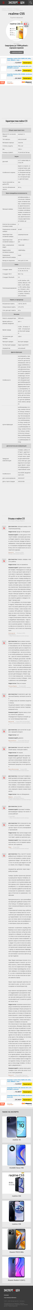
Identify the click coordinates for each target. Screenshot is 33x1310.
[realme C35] (16, 1211)
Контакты (22, 1301)
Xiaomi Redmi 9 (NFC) (16, 1280)
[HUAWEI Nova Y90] (16, 1155)
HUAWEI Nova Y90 (16, 1168)
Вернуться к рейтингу (17, 52)
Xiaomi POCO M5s (17, 1252)
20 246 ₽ (17, 78)
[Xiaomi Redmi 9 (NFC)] (16, 1267)
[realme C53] (16, 1183)
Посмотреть (27, 63)
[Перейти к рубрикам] (3, 3)
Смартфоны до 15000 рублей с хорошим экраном (16, 47)
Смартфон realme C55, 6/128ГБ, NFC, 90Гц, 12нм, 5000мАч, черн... (19, 59)
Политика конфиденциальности (14, 1304)
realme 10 (17, 1140)
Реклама (6, 1295)
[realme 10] (16, 1127)
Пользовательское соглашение (11, 1303)
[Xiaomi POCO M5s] (16, 1239)
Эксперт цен (16, 2)
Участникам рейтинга (10, 1297)
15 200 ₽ (17, 70)
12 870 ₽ (17, 63)
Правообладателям (12, 1306)
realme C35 (16, 1224)
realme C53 (16, 1196)
